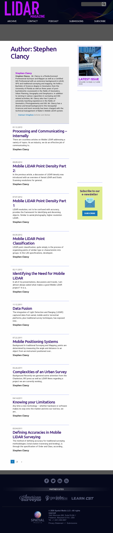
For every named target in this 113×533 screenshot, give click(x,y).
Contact (32, 21)
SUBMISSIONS (76, 21)
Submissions (72, 523)
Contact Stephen (26, 115)
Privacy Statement (56, 523)
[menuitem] (12, 21)
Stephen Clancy (21, 149)
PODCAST (54, 21)
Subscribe (100, 21)
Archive (12, 21)
